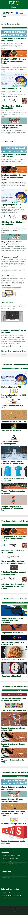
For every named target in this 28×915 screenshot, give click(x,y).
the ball (8, 346)
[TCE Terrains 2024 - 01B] (14, 627)
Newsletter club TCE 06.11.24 (13, 421)
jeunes (2, 341)
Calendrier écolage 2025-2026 (13, 824)
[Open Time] (14, 637)
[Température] (14, 668)
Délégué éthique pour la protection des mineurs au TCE (12, 509)
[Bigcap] (14, 80)
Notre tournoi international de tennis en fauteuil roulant (13, 562)
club (6, 337)
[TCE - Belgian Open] (14, 557)
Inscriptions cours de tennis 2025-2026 (13, 842)
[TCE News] (14, 832)
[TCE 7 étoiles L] (14, 567)
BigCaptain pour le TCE (11, 88)
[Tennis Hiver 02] (14, 453)
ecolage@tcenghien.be (13, 861)
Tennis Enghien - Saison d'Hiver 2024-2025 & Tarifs (12, 462)
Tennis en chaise (14, 343)
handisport (15, 339)
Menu (15, 7)
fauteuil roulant (5, 339)
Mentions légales (7, 892)
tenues (20, 343)
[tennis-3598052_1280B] (14, 806)
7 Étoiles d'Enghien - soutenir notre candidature (13, 573)
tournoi (13, 346)
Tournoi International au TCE (13, 710)
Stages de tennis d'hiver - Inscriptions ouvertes (12, 127)
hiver (18, 339)
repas (5, 341)
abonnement (3, 335)
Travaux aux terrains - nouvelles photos (10, 442)
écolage (20, 346)
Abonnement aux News (8, 878)
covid (17, 337)
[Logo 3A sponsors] (14, 101)
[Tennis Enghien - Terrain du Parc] (14, 486)
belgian (22, 335)
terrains (4, 346)
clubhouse (11, 337)
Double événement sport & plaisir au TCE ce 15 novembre (12, 620)
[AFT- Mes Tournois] (14, 695)
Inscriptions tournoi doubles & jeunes (13, 745)
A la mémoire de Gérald (11, 431)
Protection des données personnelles (12, 895)
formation (11, 339)
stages (3, 343)
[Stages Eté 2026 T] (14, 33)
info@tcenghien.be (15, 855)
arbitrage (19, 335)
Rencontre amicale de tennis (13, 660)
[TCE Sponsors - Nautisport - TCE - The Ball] (14, 579)
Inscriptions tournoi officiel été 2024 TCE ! (13, 729)
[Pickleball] (14, 610)
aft (13, 335)
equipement (22, 337)
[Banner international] (14, 705)
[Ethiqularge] (14, 500)
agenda (15, 335)
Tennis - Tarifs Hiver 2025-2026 (12, 407)
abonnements (9, 335)
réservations (12, 341)
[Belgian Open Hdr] (14, 53)
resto (9, 341)
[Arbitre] (14, 719)
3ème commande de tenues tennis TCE (12, 480)
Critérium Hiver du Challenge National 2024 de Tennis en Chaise (13, 586)
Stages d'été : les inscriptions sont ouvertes (13, 39)
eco (19, 337)
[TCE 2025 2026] (14, 391)
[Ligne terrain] (14, 737)
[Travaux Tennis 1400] (14, 437)
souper (19, 341)
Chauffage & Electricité (11, 676)
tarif (7, 343)
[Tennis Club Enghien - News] (14, 415)
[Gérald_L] (14, 426)
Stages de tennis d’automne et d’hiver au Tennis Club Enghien (13, 813)
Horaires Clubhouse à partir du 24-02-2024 (13, 643)
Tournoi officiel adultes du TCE (12, 761)
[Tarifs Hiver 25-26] (14, 401)
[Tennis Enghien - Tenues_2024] (14, 471)
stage (23, 341)
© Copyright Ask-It (14, 908)
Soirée (16, 341)
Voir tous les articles (15, 27)
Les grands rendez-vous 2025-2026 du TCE (14, 396)
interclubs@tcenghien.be (14, 858)
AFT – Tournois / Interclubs (10, 875)
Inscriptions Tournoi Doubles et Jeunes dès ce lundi (13, 699)
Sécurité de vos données (9, 898)
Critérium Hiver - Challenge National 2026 (12, 107)
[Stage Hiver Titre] (14, 121)
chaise (3, 337)
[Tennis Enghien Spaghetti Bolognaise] (14, 652)
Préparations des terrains (12, 633)
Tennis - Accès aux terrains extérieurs (13, 492)
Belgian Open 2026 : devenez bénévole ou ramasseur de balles (13, 61)
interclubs (21, 339)
